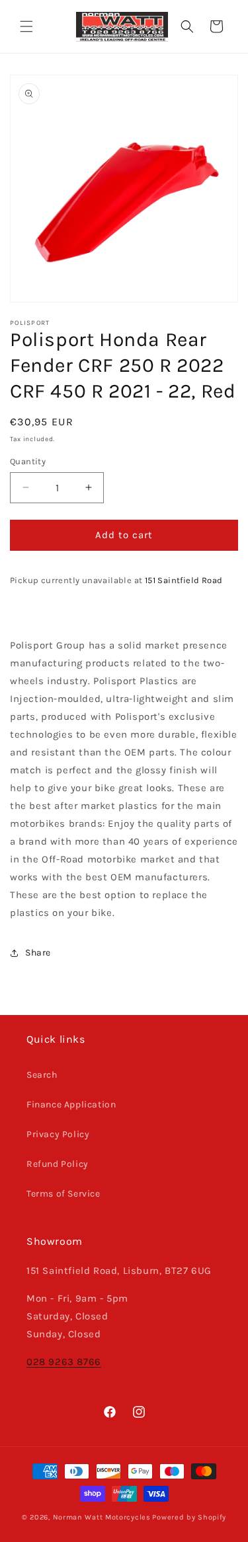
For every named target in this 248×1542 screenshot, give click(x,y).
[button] (26, 26)
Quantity (28, 461)
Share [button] (38, 952)
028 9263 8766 (63, 1362)
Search (42, 1074)
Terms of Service (63, 1193)
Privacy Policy (57, 1134)
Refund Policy (57, 1164)
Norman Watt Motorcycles (102, 1517)
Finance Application (71, 1104)
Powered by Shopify (189, 1517)
